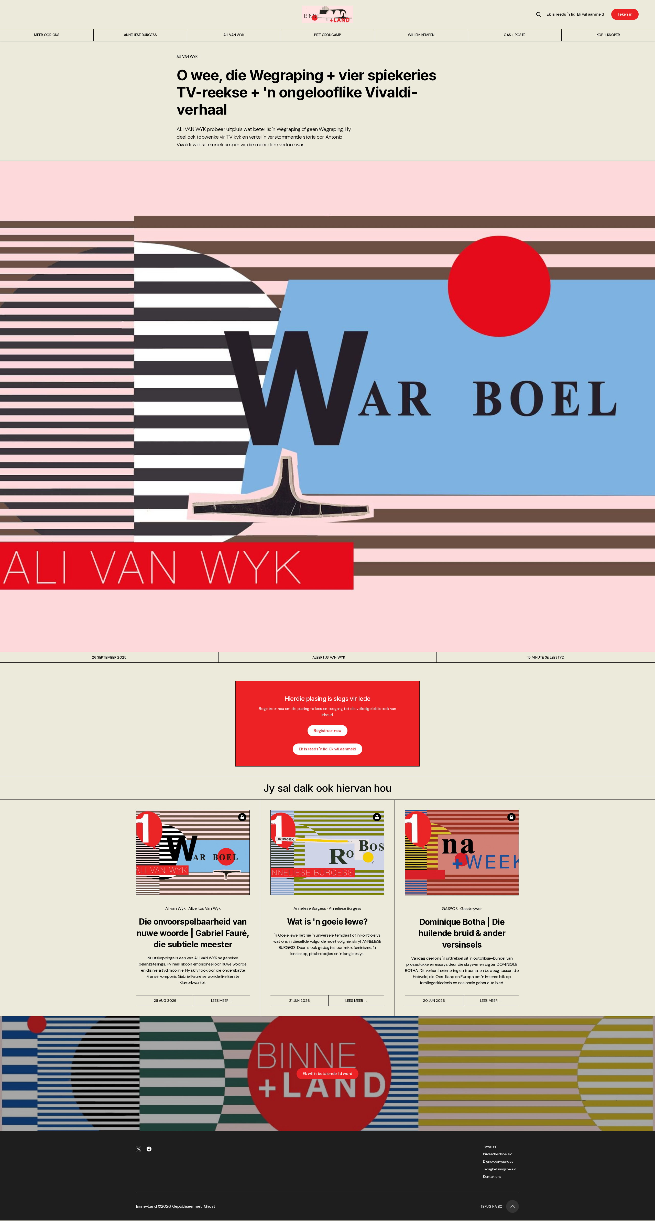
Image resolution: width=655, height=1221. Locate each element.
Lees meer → (222, 1000)
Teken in (624, 14)
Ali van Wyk (187, 56)
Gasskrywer (471, 908)
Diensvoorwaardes (498, 1161)
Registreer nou (327, 730)
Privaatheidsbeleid (497, 1154)
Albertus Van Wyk (328, 657)
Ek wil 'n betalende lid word (327, 1073)
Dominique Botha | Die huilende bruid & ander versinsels (462, 933)
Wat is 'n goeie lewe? (327, 922)
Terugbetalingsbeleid (499, 1169)
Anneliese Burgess (310, 908)
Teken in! (489, 1146)
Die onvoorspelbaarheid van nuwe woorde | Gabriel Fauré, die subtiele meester (193, 933)
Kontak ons (492, 1176)
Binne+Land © (148, 1206)
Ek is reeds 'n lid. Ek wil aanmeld (575, 14)
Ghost (209, 1206)
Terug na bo (492, 1206)
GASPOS (450, 908)
